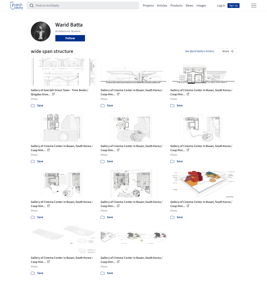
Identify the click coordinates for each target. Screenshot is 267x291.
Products (176, 5)
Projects (148, 5)
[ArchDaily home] (16, 6)
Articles (162, 5)
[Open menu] (254, 5)
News (189, 5)
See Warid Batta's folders (199, 51)
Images (201, 5)
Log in (221, 5)
